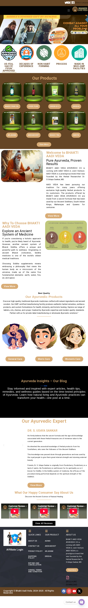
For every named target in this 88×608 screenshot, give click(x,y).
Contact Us (33, 546)
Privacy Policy (35, 551)
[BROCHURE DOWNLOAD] (67, 577)
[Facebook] (64, 591)
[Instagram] (69, 591)
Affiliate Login (14, 549)
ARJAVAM (49, 551)
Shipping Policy (32, 557)
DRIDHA (48, 556)
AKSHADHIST (50, 546)
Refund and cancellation (34, 564)
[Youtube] (74, 591)
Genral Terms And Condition (35, 571)
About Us (32, 541)
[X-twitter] (79, 591)
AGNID (47, 541)
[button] (69, 10)
